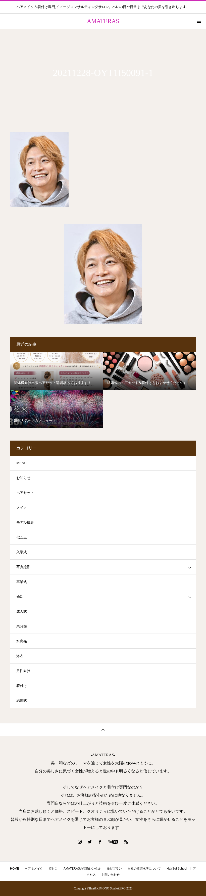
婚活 (19, 597)
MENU (21, 463)
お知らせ (23, 478)
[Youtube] (113, 841)
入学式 (21, 552)
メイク (21, 508)
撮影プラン (114, 868)
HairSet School (177, 868)
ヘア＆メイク (34, 868)
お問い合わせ (110, 874)
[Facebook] (99, 841)
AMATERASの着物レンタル (82, 868)
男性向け (23, 671)
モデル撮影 (25, 522)
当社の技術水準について (144, 868)
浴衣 (19, 656)
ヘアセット (25, 493)
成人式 (21, 611)
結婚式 (21, 701)
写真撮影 (23, 567)
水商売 (21, 641)
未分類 (21, 626)
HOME (14, 868)
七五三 (21, 537)
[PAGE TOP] (103, 729)
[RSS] (126, 841)
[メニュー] (198, 21)
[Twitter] (89, 841)
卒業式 (21, 582)
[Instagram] (79, 841)
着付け (21, 686)
